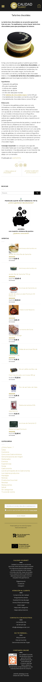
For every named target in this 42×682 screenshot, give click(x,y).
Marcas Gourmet (21, 640)
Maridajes (5, 476)
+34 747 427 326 (21, 624)
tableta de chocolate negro (16, 95)
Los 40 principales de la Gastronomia (15, 471)
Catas (3, 450)
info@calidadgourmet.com (21, 627)
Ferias (3, 466)
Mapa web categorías (21, 607)
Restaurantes (6, 485)
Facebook (21, 583)
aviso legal (33, 510)
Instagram (21, 586)
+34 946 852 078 (21, 622)
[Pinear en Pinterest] (25, 165)
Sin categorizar (7, 490)
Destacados (5, 459)
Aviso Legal (21, 605)
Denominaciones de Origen (12, 457)
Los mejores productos (10, 473)
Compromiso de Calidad (21, 595)
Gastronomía (6, 468)
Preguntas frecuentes (21, 597)
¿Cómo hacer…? (7, 447)
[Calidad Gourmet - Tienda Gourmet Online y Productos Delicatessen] (21, 5)
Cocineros (5, 452)
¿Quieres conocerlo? (21, 233)
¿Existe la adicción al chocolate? (32, 172)
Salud (3, 487)
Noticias (4, 478)
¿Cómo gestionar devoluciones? (21, 203)
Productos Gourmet (9, 480)
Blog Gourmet (20, 637)
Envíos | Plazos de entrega (21, 602)
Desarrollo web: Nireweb (21, 675)
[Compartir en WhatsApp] (16, 165)
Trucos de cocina (8, 492)
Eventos (4, 461)
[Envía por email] (20, 165)
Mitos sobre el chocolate (9, 172)
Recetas (4, 482)
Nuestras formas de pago (21, 600)
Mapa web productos (21, 610)
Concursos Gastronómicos (11, 454)
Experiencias (6, 464)
